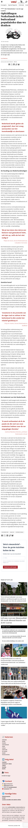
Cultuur (4, 748)
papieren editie (16, 799)
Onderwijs (21, 5)
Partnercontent (6, 754)
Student (4, 743)
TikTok (10, 763)
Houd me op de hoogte (10, 567)
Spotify (3, 768)
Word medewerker (21, 2)
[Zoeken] (26, 2)
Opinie (3, 746)
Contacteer (6, 789)
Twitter (4, 765)
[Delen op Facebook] (9, 64)
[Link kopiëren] (16, 64)
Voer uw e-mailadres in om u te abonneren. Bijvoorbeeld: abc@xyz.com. (14, 562)
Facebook (4, 762)
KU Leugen (4, 751)
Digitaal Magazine (12, 5)
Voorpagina (4, 5)
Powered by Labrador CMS (14, 825)
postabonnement (13, 787)
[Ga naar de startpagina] (14, 2)
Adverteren (6, 785)
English (3, 753)
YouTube (4, 767)
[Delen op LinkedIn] (14, 64)
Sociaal (3, 741)
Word (5, 784)
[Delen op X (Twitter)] (11, 64)
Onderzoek (4, 749)
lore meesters (5, 532)
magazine (6, 796)
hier (8, 818)
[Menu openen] (2, 2)
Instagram (4, 763)
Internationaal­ (5, 744)
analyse (12, 532)
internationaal (19, 532)
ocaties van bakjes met (8, 799)
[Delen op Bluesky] (19, 64)
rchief (3, 798)
